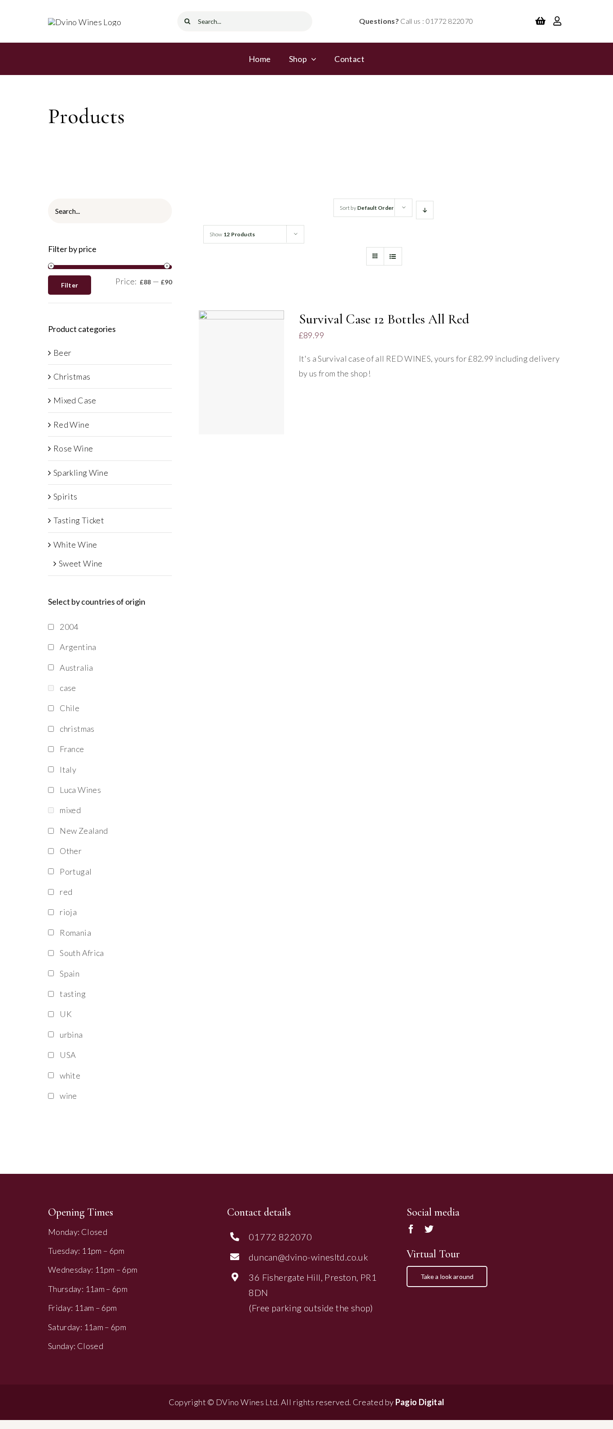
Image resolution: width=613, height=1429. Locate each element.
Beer (62, 353)
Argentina (78, 647)
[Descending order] (424, 210)
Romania (75, 933)
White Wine (75, 544)
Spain (69, 973)
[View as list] (393, 256)
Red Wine (71, 424)
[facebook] (411, 1229)
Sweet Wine (81, 563)
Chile (69, 708)
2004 (69, 627)
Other (71, 851)
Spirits (65, 496)
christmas (77, 729)
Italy (68, 769)
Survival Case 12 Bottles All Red (384, 319)
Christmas (71, 376)
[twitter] (429, 1229)
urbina (71, 1035)
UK (66, 1014)
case (68, 688)
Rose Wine (73, 448)
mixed (70, 810)
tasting (73, 994)
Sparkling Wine (80, 473)
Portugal (76, 871)
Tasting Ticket (78, 520)
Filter (69, 285)
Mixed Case (74, 400)
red (66, 892)
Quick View (241, 379)
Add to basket (235, 369)
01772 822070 (280, 1236)
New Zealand (84, 831)
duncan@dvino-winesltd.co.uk (308, 1257)
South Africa (82, 953)
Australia (76, 667)
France (72, 749)
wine (68, 1096)
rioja (68, 912)
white (70, 1075)
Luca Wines (80, 790)
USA (68, 1055)
